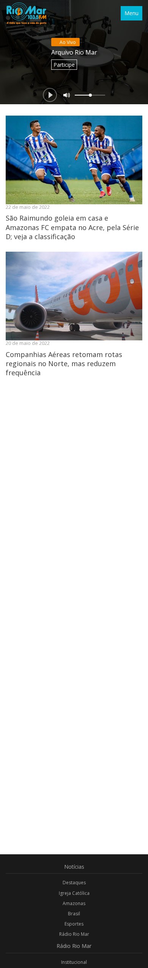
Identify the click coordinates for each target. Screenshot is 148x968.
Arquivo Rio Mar (74, 52)
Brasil (74, 913)
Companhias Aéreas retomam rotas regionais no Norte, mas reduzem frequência (64, 363)
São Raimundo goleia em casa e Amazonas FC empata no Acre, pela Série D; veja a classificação (72, 227)
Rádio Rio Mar (74, 934)
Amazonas (74, 903)
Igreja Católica (74, 893)
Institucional (74, 962)
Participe (64, 64)
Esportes (74, 924)
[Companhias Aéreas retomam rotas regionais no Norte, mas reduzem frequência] (74, 296)
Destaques (74, 882)
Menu (131, 13)
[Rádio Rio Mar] (26, 13)
